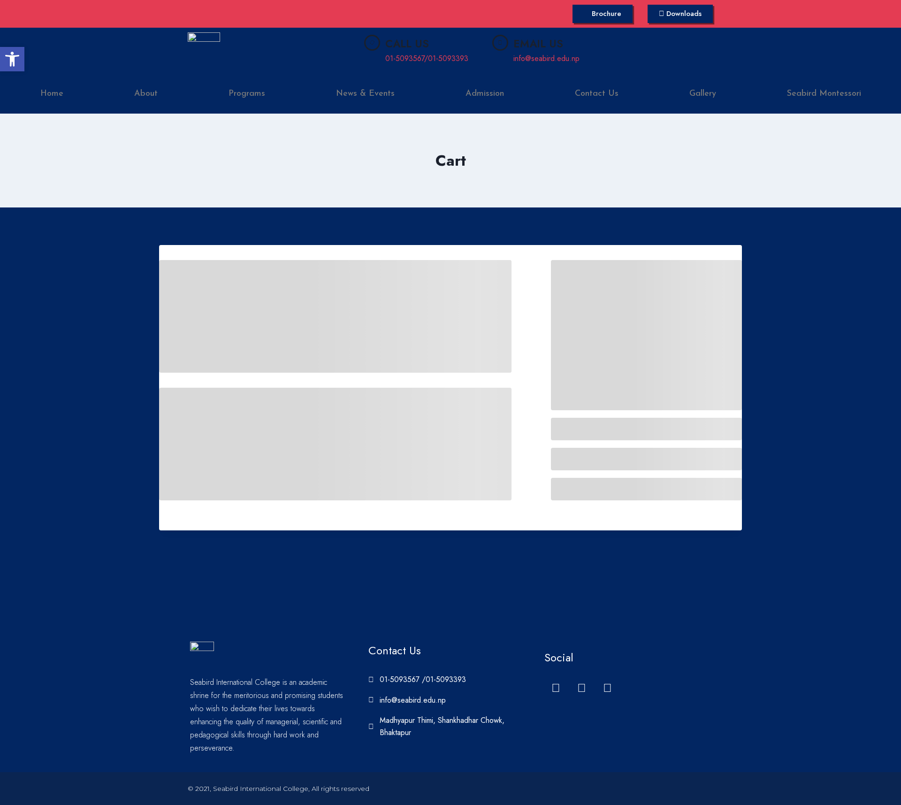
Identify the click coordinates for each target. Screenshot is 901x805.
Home (51, 94)
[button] (12, 59)
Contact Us (596, 94)
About (146, 94)
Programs (247, 94)
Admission (485, 94)
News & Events (365, 94)
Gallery (702, 94)
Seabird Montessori (824, 94)
